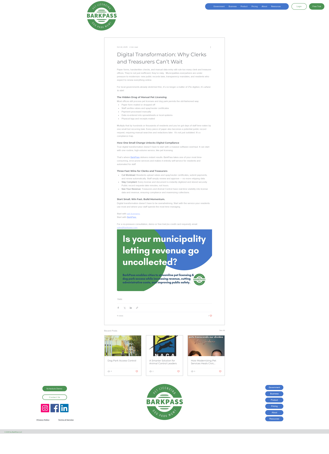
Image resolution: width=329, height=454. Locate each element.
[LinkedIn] (64, 408)
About (274, 412)
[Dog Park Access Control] (122, 346)
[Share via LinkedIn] (131, 308)
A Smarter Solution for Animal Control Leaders (163, 362)
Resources (274, 419)
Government (274, 387)
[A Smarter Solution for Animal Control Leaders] (164, 346)
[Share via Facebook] (118, 308)
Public (119, 299)
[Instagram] (45, 408)
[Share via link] (137, 308)
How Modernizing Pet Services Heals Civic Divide (203, 362)
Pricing (274, 406)
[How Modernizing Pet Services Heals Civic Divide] (206, 346)
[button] (244, 6)
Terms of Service (66, 420)
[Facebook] (55, 408)
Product (274, 400)
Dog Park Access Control (122, 360)
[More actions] (210, 47)
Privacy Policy (42, 420)
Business (274, 393)
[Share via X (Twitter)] (124, 308)
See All (222, 330)
